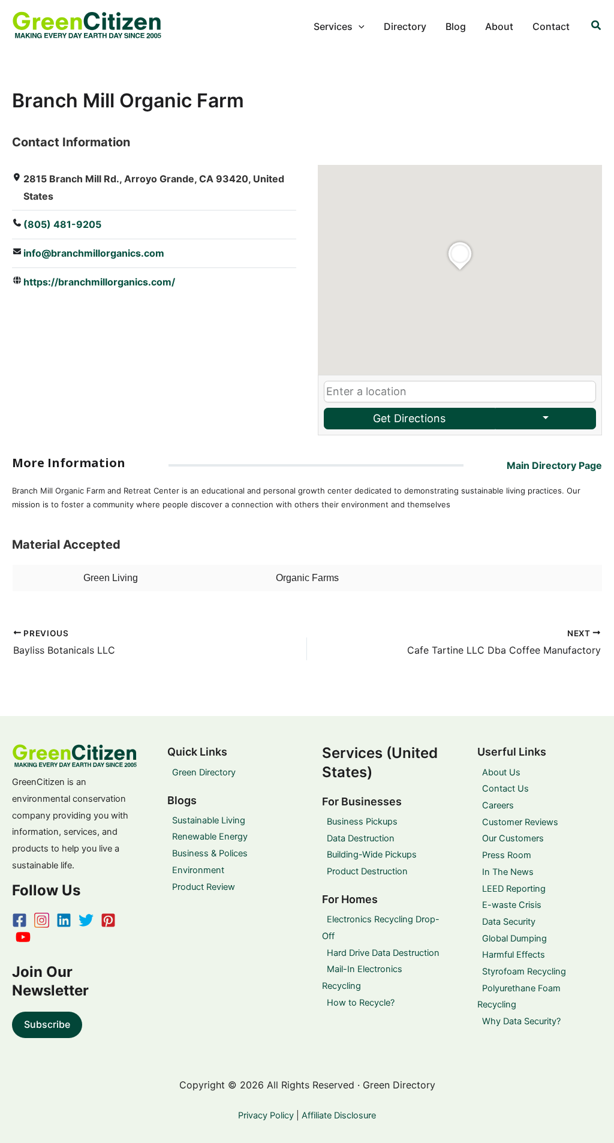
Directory (405, 26)
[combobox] (460, 391)
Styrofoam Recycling (524, 971)
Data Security (508, 921)
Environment (198, 870)
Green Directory (204, 772)
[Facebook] (19, 920)
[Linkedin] (63, 920)
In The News (508, 872)
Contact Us (505, 788)
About (499, 26)
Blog (456, 26)
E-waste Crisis (511, 905)
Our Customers (513, 838)
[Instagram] (41, 920)
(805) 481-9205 (62, 224)
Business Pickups (362, 821)
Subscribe (47, 1024)
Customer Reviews (520, 822)
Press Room (506, 855)
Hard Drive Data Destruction (383, 953)
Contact (551, 26)
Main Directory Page (554, 465)
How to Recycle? (361, 1002)
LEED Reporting (514, 888)
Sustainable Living (208, 820)
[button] (359, 26)
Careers (498, 805)
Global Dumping (514, 938)
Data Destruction (361, 838)
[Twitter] (86, 920)
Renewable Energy (210, 836)
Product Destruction (367, 871)
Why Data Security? (521, 1021)
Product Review (203, 887)
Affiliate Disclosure (339, 1115)
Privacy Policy (266, 1115)
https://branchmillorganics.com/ (99, 282)
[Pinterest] (108, 920)
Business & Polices (210, 853)
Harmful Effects (513, 954)
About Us (501, 772)
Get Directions (409, 418)
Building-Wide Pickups (372, 854)
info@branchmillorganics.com (93, 253)
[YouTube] (23, 937)
